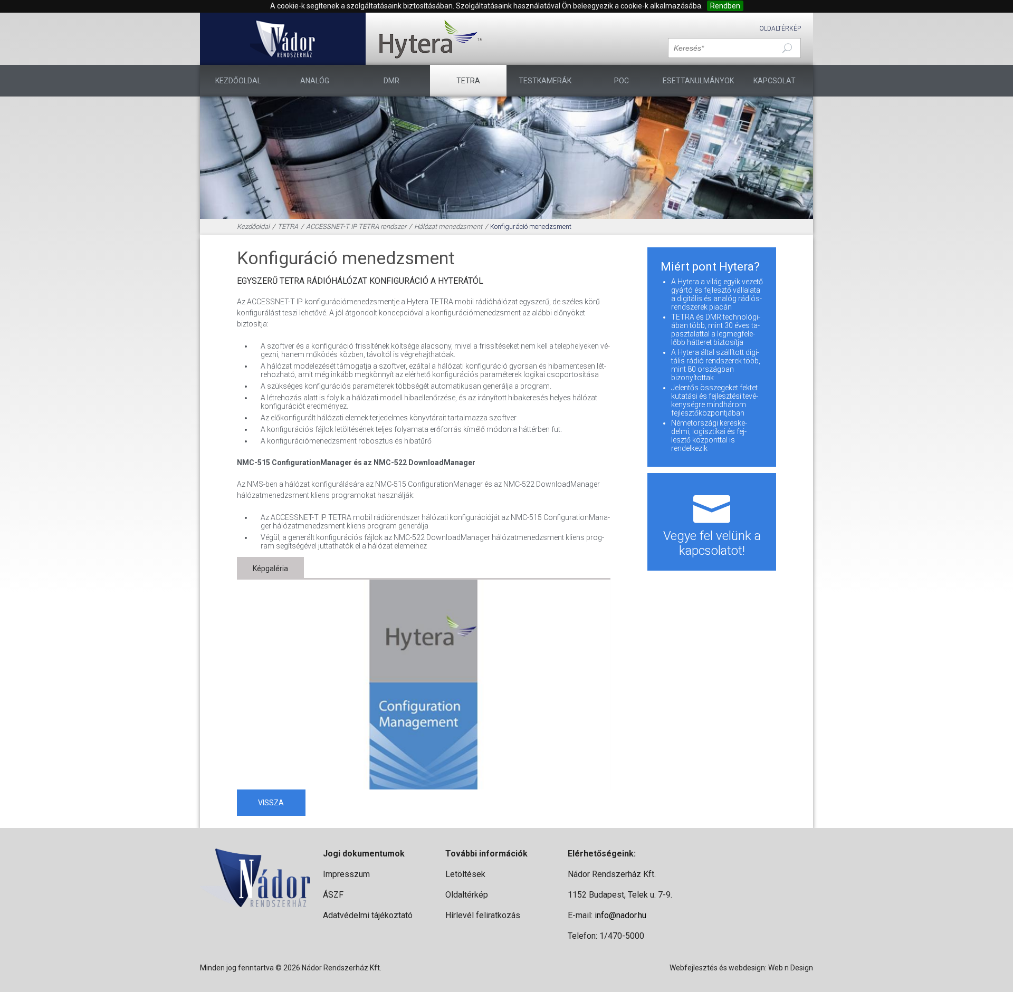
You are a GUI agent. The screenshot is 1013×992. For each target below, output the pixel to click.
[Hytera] (430, 39)
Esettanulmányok (698, 80)
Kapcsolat (774, 80)
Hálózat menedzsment (448, 226)
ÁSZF (333, 895)
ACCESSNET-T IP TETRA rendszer (356, 226)
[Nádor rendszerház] (283, 39)
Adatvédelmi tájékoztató (368, 915)
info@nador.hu (620, 915)
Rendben (725, 6)
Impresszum (346, 874)
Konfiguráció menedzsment (530, 226)
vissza (271, 802)
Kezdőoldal (238, 80)
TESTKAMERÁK (545, 80)
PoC (621, 80)
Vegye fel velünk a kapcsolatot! (712, 543)
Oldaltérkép (780, 28)
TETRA (468, 80)
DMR (391, 80)
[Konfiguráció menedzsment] (424, 685)
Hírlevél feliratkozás (482, 915)
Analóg (314, 80)
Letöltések (465, 874)
